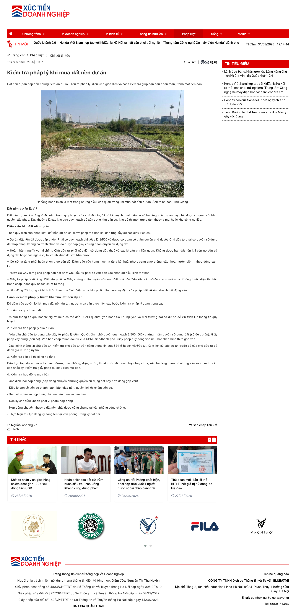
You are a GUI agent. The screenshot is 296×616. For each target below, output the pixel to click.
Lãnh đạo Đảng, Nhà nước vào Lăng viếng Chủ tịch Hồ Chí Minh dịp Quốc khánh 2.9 (255, 74)
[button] (202, 62)
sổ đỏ (195, 334)
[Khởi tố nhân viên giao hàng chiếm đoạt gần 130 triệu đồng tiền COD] (32, 460)
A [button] (185, 62)
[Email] (207, 62)
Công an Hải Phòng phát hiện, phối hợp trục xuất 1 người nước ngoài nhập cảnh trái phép (139, 484)
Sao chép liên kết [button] (205, 425)
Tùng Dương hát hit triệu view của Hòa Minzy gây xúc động (255, 114)
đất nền (24, 239)
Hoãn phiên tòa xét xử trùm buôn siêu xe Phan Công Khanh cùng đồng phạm (83, 484)
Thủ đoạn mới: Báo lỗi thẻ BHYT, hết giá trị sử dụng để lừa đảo (191, 484)
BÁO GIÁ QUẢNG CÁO (88, 606)
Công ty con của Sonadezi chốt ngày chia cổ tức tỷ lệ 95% (254, 102)
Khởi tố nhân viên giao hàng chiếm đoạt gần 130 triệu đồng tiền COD (30, 484)
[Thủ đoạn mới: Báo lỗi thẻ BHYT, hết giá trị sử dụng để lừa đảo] (192, 460)
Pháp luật (37, 55)
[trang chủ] (36, 561)
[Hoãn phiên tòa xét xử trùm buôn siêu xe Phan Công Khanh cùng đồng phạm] (86, 460)
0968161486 (279, 604)
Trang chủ (17, 55)
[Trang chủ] (40, 10)
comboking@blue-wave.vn (270, 597)
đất (46, 215)
